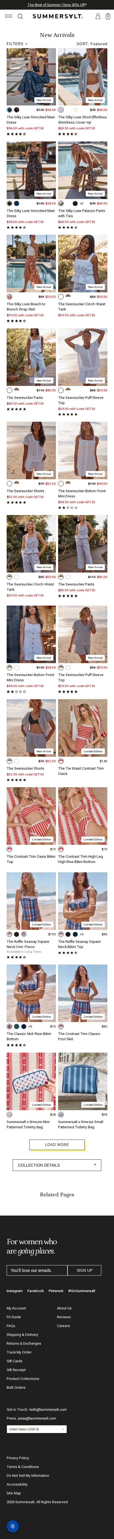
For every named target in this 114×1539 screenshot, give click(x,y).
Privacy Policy (18, 1458)
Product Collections (23, 1379)
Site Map (14, 1493)
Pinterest (56, 1291)
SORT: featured (92, 44)
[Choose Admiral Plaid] (9, 1026)
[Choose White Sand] (61, 296)
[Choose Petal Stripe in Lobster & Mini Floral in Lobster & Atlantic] (61, 761)
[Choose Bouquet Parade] (24, 934)
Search (20, 17)
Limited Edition (93, 751)
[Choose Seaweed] (16, 1026)
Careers (63, 1326)
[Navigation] (8, 17)
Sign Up (84, 1270)
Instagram (15, 1291)
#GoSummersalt (81, 1291)
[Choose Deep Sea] (75, 934)
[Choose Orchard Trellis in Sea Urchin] (16, 110)
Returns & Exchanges (24, 1343)
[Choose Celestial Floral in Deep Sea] (9, 110)
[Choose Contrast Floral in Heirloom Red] (9, 296)
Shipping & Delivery (22, 1335)
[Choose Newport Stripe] (61, 110)
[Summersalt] (57, 16)
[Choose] (9, 1114)
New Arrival (44, 100)
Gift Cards (14, 1361)
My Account (16, 1308)
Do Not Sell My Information (28, 1475)
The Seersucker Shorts (25, 491)
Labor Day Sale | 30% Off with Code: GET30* (57, 5)
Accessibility (17, 1484)
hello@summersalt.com (47, 1409)
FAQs (11, 1326)
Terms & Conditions (23, 1467)
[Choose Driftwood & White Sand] (68, 296)
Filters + (17, 44)
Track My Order (19, 1352)
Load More (57, 1145)
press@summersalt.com (37, 1418)
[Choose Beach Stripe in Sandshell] (75, 110)
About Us (64, 1308)
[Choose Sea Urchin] (75, 203)
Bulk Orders (16, 1387)
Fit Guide (14, 1317)
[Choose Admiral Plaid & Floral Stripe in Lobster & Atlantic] (9, 934)
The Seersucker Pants (25, 398)
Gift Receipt (16, 1370)
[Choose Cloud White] (68, 110)
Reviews (64, 1317)
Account (98, 16)
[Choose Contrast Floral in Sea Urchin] (61, 203)
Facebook (35, 1291)
